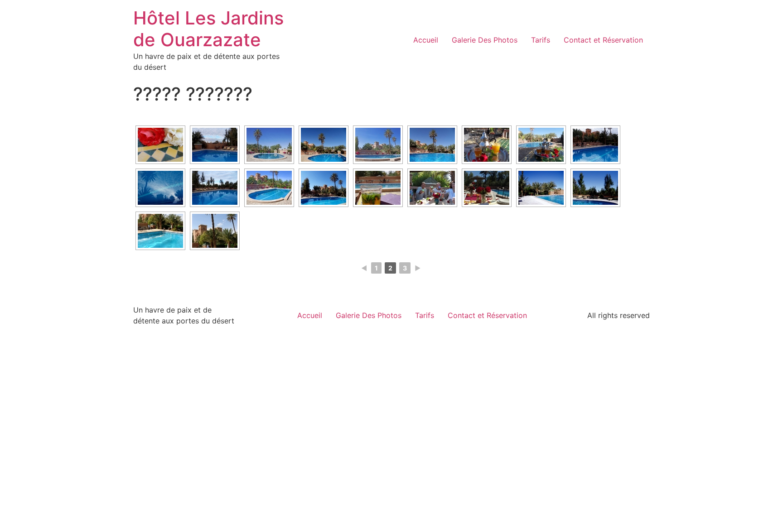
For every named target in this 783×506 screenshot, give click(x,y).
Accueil (425, 39)
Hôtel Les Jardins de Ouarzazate (208, 29)
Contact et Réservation (603, 39)
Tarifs (540, 39)
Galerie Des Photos (484, 39)
